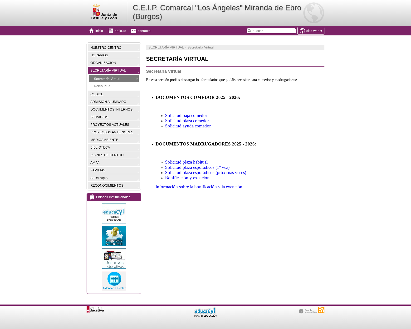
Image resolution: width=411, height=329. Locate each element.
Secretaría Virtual (107, 79)
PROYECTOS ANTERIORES (111, 132)
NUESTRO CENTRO (106, 47)
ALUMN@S (99, 178)
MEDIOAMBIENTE (104, 140)
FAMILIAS (97, 170)
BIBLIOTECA (100, 147)
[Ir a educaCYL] (205, 316)
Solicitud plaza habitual (186, 162)
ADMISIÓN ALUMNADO (108, 102)
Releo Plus (102, 86)
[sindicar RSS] (321, 310)
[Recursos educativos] (114, 258)
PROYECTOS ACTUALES (109, 124)
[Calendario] (114, 281)
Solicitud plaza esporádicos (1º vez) (197, 167)
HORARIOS (99, 55)
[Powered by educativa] (95, 309)
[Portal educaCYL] (114, 213)
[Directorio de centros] (114, 236)
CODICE (96, 94)
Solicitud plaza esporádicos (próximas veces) (205, 172)
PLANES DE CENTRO (107, 155)
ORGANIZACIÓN (103, 63)
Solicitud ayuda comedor (188, 125)
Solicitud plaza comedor (187, 120)
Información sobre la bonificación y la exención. (200, 186)
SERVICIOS (99, 117)
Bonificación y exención (187, 177)
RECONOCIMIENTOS (106, 185)
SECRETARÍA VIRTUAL (108, 70)
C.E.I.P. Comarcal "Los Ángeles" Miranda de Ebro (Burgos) (217, 12)
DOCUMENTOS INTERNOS (111, 109)
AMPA (94, 162)
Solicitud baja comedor (186, 115)
